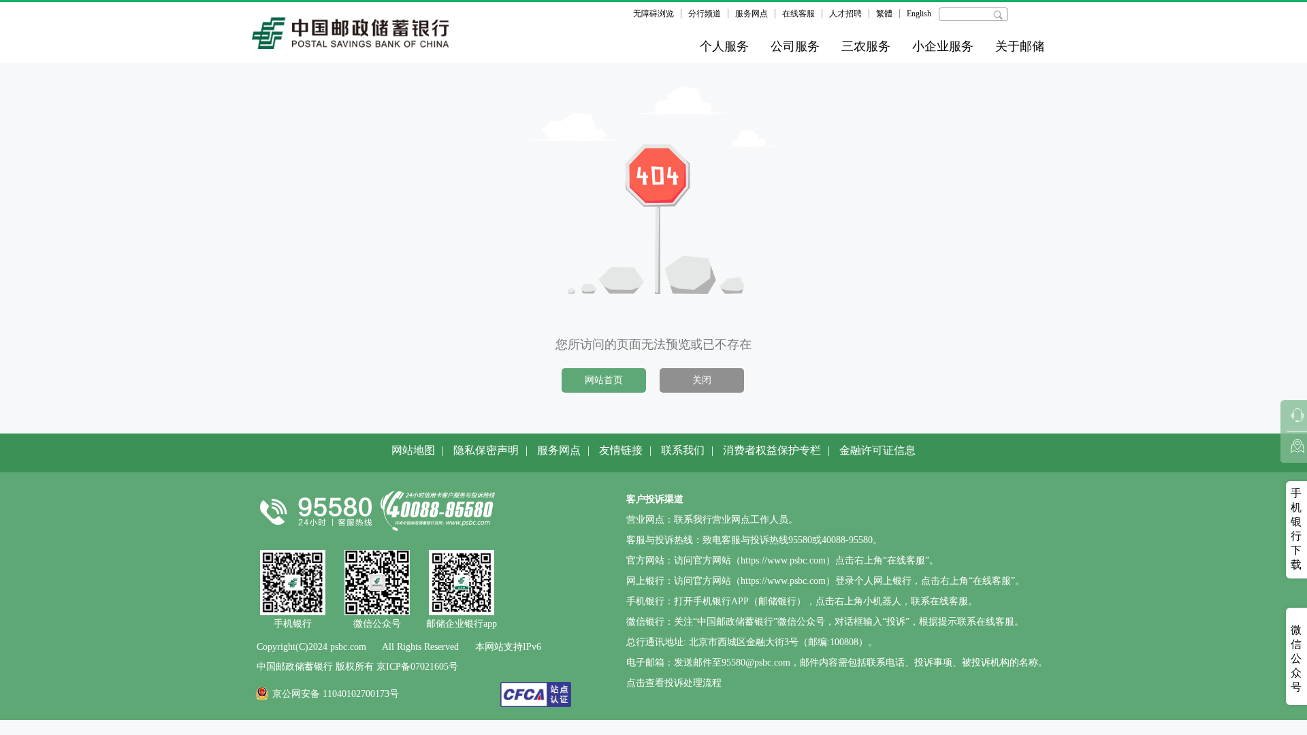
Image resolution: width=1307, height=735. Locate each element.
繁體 (884, 13)
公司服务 (795, 46)
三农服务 (865, 46)
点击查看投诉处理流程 (674, 683)
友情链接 (621, 450)
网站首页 (604, 380)
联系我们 (683, 450)
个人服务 (724, 46)
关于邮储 (1019, 46)
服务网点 (751, 13)
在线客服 (798, 13)
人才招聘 (845, 13)
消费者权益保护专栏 (772, 450)
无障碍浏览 (653, 13)
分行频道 (704, 13)
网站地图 (413, 450)
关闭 (701, 380)
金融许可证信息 (877, 450)
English (919, 13)
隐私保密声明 (486, 450)
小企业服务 (942, 46)
